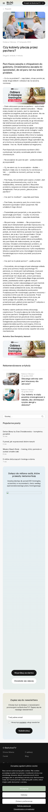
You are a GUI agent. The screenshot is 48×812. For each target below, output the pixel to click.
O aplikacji (29, 752)
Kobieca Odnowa (9, 42)
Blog (26, 756)
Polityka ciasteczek (24, 806)
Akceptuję (24, 789)
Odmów (24, 795)
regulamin (22, 722)
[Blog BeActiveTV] (10, 3)
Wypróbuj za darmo (24, 673)
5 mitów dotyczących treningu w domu (19, 459)
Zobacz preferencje (24, 801)
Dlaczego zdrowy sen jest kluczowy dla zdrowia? (32, 381)
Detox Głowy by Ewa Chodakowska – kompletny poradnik (23, 433)
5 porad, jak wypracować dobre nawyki (19, 442)
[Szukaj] (42, 416)
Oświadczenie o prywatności (24, 809)
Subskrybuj (24, 730)
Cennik (5, 756)
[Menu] (4, 3)
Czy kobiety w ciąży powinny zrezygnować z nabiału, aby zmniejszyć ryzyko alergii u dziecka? (33, 399)
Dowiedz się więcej (24, 681)
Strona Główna (8, 752)
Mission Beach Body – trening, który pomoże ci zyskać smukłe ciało (22, 450)
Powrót (8, 9)
